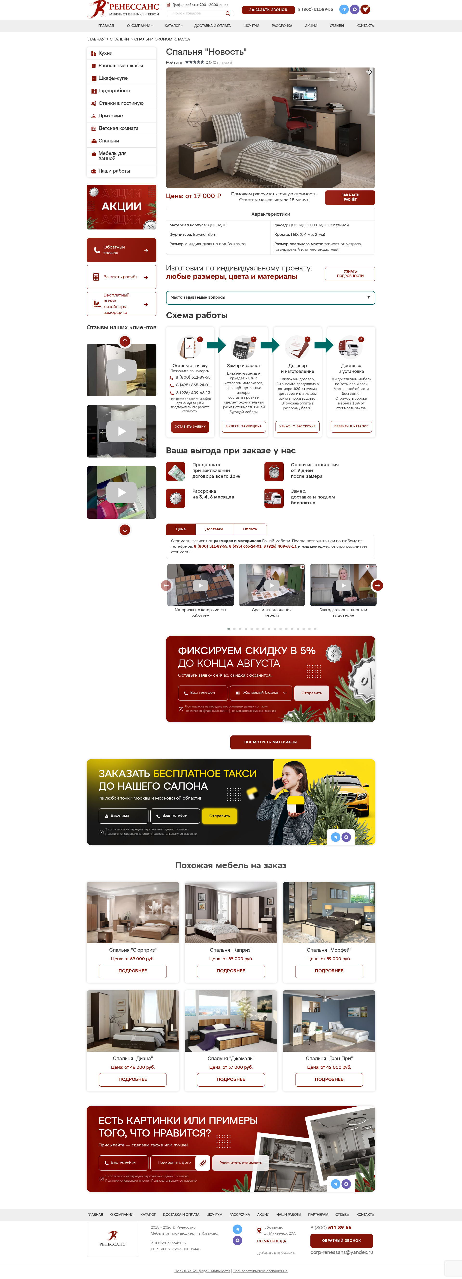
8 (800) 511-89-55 (315, 10)
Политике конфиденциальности (206, 711)
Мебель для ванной (113, 156)
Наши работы (114, 171)
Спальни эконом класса (162, 39)
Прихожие (111, 116)
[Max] (354, 10)
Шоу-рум (251, 26)
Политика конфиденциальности (202, 1271)
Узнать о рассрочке (297, 426)
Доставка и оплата (212, 26)
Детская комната (119, 128)
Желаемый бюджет (262, 693)
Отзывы (337, 26)
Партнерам (318, 1215)
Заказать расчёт (350, 198)
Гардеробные (114, 90)
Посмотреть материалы (270, 742)
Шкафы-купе (113, 78)
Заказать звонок (268, 10)
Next (125, 530)
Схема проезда (271, 1241)
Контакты (365, 26)
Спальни (119, 39)
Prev (125, 341)
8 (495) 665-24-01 (315, 3)
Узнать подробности (350, 274)
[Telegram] (344, 10)
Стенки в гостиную (121, 103)
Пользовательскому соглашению (253, 711)
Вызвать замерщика (244, 426)
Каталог (172, 26)
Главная (106, 26)
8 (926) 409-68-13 (315, 16)
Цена (181, 529)
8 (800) (330, 1227)
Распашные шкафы (121, 65)
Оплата (250, 529)
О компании (138, 26)
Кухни (106, 53)
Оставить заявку (190, 426)
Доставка (214, 529)
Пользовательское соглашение (260, 1271)
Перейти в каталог (351, 426)
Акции (311, 26)
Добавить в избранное (276, 1253)
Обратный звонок (341, 1241)
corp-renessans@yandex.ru (341, 1252)
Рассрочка (282, 26)
